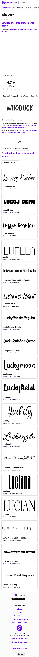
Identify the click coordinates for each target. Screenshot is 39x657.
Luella (5, 257)
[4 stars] (16, 89)
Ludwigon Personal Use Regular (17, 280)
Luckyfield (7, 397)
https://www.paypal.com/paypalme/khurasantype (19, 131)
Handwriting (12, 29)
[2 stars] (8, 89)
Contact (19, 612)
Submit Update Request (19, 619)
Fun (30, 29)
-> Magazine (5, 7)
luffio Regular (9, 233)
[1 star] (4, 89)
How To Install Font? (19, 623)
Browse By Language (19, 642)
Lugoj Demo (8, 210)
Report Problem (19, 616)
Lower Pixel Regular (11, 585)
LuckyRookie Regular (12, 327)
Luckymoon (8, 374)
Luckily (6, 421)
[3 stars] (12, 89)
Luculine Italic (9, 304)
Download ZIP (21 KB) (21, 148)
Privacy (25, 648)
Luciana (6, 491)
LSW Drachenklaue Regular (15, 538)
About (19, 609)
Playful (26, 29)
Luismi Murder (9, 186)
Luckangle (7, 444)
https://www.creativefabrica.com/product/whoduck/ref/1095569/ (19, 126)
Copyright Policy (17, 648)
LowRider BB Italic (11, 561)
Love (5, 31)
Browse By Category (19, 639)
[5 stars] (20, 89)
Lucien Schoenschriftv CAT (15, 468)
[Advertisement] (19, 53)
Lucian (6, 514)
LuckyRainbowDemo (12, 350)
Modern (20, 29)
